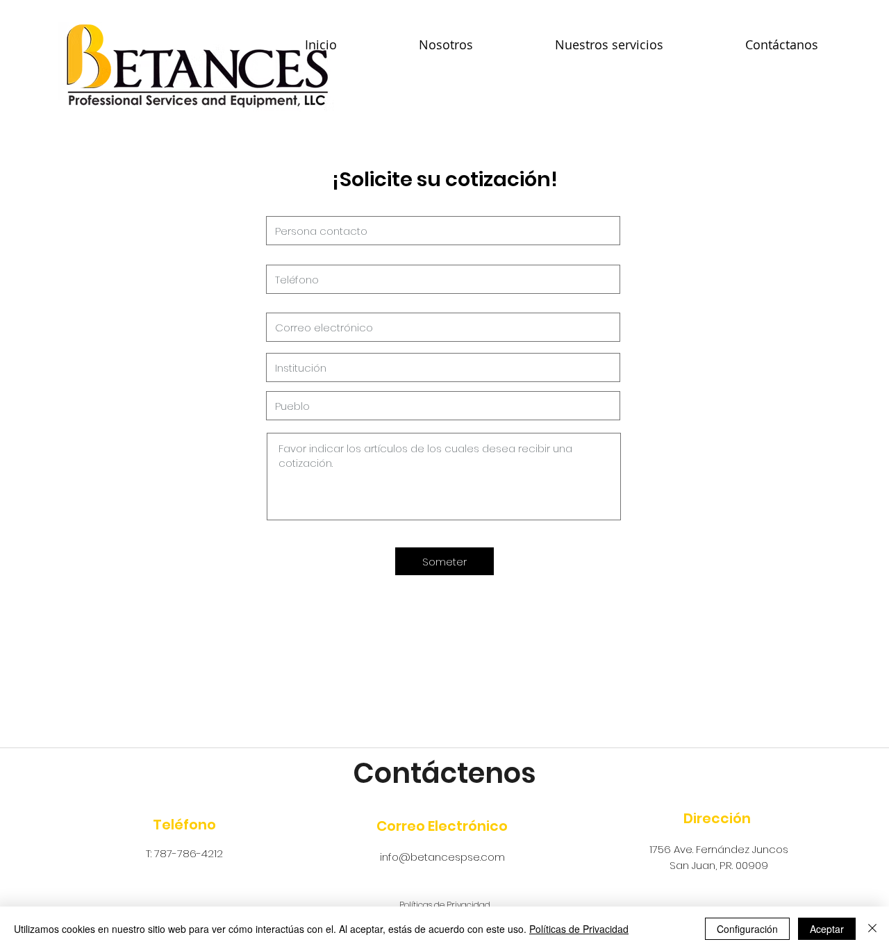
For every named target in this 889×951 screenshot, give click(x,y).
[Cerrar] (872, 929)
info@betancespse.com (442, 857)
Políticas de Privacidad (579, 929)
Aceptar (827, 929)
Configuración (747, 929)
